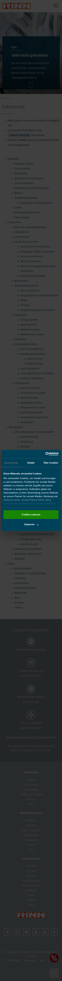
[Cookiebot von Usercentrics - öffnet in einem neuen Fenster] (45, 454)
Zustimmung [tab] (11, 462)
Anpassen (29, 524)
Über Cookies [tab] (51, 462)
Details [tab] (31, 462)
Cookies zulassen (31, 514)
